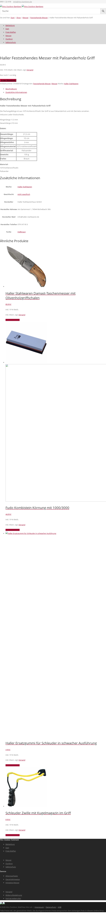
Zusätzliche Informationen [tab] (16, 92)
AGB (59, 907)
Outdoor (9, 39)
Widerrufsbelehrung (14, 895)
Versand (29, 70)
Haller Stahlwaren (71, 83)
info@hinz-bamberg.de (22, 1)
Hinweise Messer (12, 882)
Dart (7, 29)
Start (13, 17)
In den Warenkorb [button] (13, 320)
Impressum (39, 907)
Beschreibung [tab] (11, 89)
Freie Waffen (11, 32)
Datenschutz (51, 907)
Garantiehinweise (13, 879)
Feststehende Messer (39, 17)
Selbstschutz (11, 42)
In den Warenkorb (8, 80)
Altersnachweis (12, 876)
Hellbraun (22, 232)
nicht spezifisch (24, 194)
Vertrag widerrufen (13, 898)
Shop (18, 17)
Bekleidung (10, 25)
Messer (25, 17)
